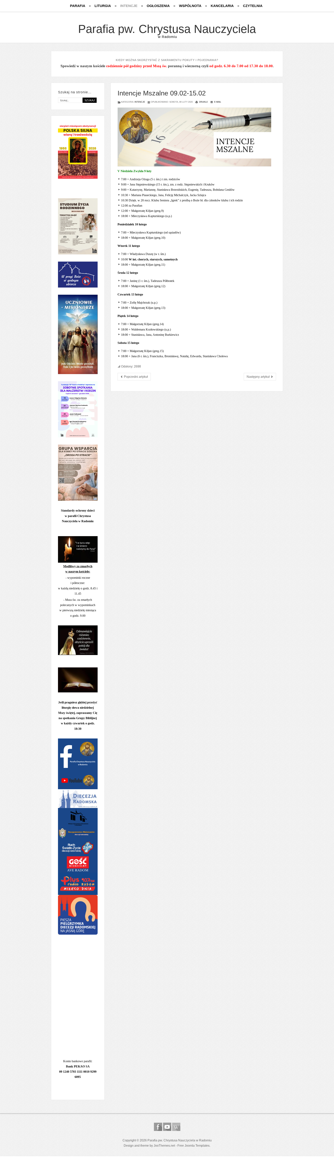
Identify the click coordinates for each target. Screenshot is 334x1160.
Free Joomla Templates (193, 1145)
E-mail (217, 102)
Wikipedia (176, 1127)
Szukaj (89, 100)
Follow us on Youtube (167, 1127)
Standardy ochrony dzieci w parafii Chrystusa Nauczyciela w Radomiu (78, 516)
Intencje (140, 102)
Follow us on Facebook (158, 1127)
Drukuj (203, 102)
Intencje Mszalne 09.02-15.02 (162, 93)
